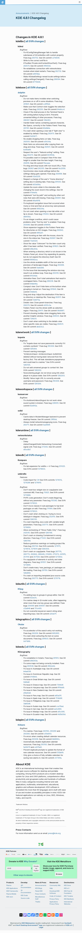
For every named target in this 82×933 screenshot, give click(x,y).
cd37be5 (38, 747)
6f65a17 (39, 233)
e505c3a (47, 305)
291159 (44, 570)
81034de (33, 276)
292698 (59, 174)
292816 (26, 163)
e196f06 (47, 225)
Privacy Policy (54, 899)
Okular (21, 624)
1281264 (33, 349)
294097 (41, 606)
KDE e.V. (67, 888)
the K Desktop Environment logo (29, 925)
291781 (26, 128)
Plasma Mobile (11, 894)
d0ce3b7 (26, 449)
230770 (45, 525)
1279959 (26, 527)
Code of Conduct (55, 896)
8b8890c (56, 739)
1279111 (57, 546)
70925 (46, 492)
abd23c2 (40, 327)
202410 (52, 517)
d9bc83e (33, 249)
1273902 (58, 557)
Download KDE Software (55, 892)
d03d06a (36, 184)
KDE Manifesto (69, 899)
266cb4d (51, 666)
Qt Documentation (26, 891)
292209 (35, 633)
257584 (36, 557)
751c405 (38, 608)
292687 (52, 238)
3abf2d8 (26, 704)
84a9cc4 (60, 109)
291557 (43, 562)
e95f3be (36, 74)
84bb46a (33, 284)
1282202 (37, 370)
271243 (43, 538)
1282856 (26, 573)
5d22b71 (33, 136)
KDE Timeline (68, 896)
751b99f (59, 698)
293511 (58, 297)
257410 (26, 557)
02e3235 (36, 176)
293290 (53, 731)
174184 (49, 508)
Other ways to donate (22, 875)
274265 (49, 554)
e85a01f (58, 696)
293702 (35, 58)
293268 (61, 265)
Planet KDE (38, 891)
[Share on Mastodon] (25, 914)
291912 (56, 658)
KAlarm (21, 725)
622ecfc (33, 598)
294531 (60, 324)
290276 (26, 305)
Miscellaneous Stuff (40, 898)
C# (38, 480)
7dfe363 (47, 120)
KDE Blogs (38, 888)
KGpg (20, 589)
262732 (58, 71)
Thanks (37, 902)
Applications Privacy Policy (54, 903)
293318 (55, 273)
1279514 (26, 549)
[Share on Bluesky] (29, 914)
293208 (35, 739)
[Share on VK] (57, 914)
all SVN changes (35, 41)
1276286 (26, 483)
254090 (31, 606)
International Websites (68, 903)
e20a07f (53, 614)
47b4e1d (33, 192)
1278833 (41, 469)
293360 (26, 734)
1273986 (26, 495)
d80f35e (26, 217)
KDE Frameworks (12, 891)
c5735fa (57, 758)
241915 (63, 554)
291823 (55, 246)
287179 (58, 551)
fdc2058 (61, 168)
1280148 (48, 533)
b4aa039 (27, 671)
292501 (47, 147)
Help (51, 888)
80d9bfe (46, 128)
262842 (34, 554)
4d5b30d (61, 714)
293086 (26, 225)
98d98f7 (60, 311)
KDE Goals (24, 895)
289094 (57, 79)
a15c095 (61, 712)
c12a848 (26, 608)
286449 (41, 554)
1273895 (26, 565)
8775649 (36, 82)
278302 (45, 214)
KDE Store (67, 885)
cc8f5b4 (46, 104)
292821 (31, 168)
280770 (26, 554)
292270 (30, 155)
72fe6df (60, 685)
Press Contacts (40, 894)
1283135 (26, 365)
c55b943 (47, 734)
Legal (41, 927)
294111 (40, 311)
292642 (60, 230)
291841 (26, 104)
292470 (51, 133)
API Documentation (26, 886)
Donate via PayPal (36, 868)
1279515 (34, 549)
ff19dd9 (61, 687)
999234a (40, 209)
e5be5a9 (27, 693)
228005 (55, 403)
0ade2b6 (40, 268)
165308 (51, 346)
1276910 (37, 483)
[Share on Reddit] (41, 914)
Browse (59, 874)
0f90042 (47, 66)
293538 (30, 666)
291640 (53, 289)
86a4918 (36, 201)
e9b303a (33, 661)
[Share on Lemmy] (45, 914)
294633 (45, 639)
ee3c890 (57, 709)
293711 (26, 425)
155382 (54, 500)
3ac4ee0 (67, 923)
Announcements (22, 13)
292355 (41, 168)
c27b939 (55, 58)
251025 (62, 466)
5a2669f (46, 425)
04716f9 (26, 641)
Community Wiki (55, 885)
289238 (50, 281)
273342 (45, 447)
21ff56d (54, 419)
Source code (25, 898)
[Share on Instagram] (61, 914)
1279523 (33, 511)
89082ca (33, 260)
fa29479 (26, 747)
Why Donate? (30, 861)
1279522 (33, 503)
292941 (58, 198)
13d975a (36, 300)
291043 (58, 182)
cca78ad (59, 706)
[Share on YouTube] (49, 914)
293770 (35, 578)
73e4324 (33, 241)
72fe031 (33, 319)
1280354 (45, 549)
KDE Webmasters (28, 923)
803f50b (50, 155)
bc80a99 (27, 150)
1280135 (33, 519)
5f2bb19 (60, 752)
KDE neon (9, 897)
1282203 (61, 376)
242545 (26, 533)
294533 (56, 316)
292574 (26, 66)
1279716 (57, 578)
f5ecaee (46, 163)
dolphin (21, 92)
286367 (26, 120)
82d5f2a (33, 406)
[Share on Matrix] (21, 914)
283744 (35, 546)
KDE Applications (12, 888)
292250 (40, 109)
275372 (56, 554)
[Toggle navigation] (79, 2)
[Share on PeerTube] (53, 914)
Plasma (8, 885)
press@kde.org (54, 833)
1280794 (26, 541)
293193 (46, 731)
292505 (26, 142)
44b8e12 (33, 292)
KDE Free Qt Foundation (68, 892)
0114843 (33, 677)
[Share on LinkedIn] (37, 914)
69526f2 (55, 633)
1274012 (58, 480)
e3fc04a (47, 142)
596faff (26, 682)
